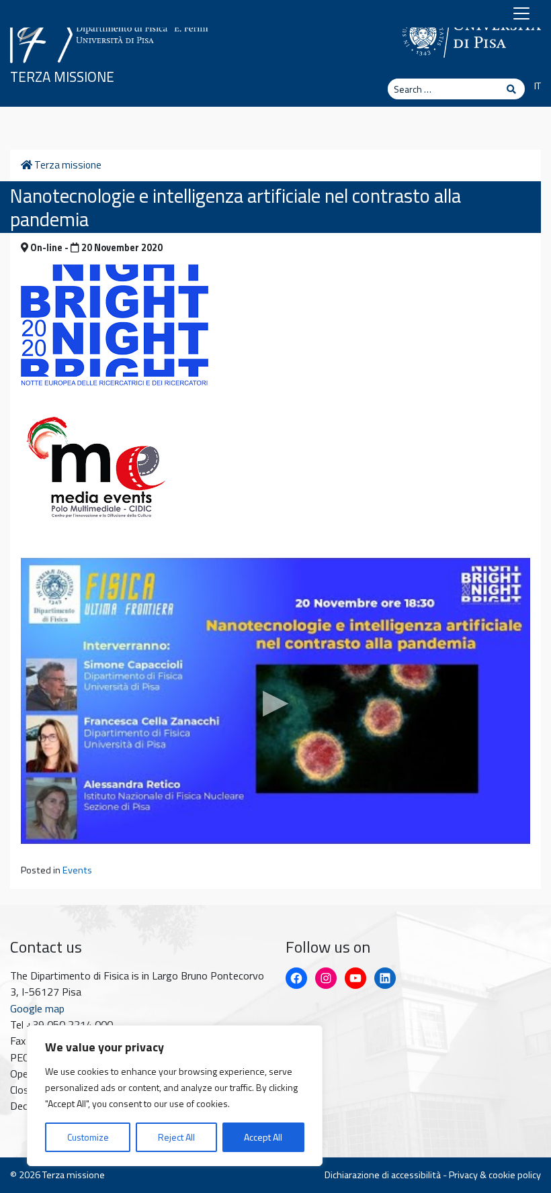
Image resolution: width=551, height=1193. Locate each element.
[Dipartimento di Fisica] (111, 31)
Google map (37, 1008)
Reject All (176, 1137)
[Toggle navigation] (521, 13)
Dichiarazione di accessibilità (383, 1174)
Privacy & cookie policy (495, 1174)
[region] (175, 1095)
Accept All (263, 1137)
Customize (88, 1137)
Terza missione (62, 76)
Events (77, 870)
